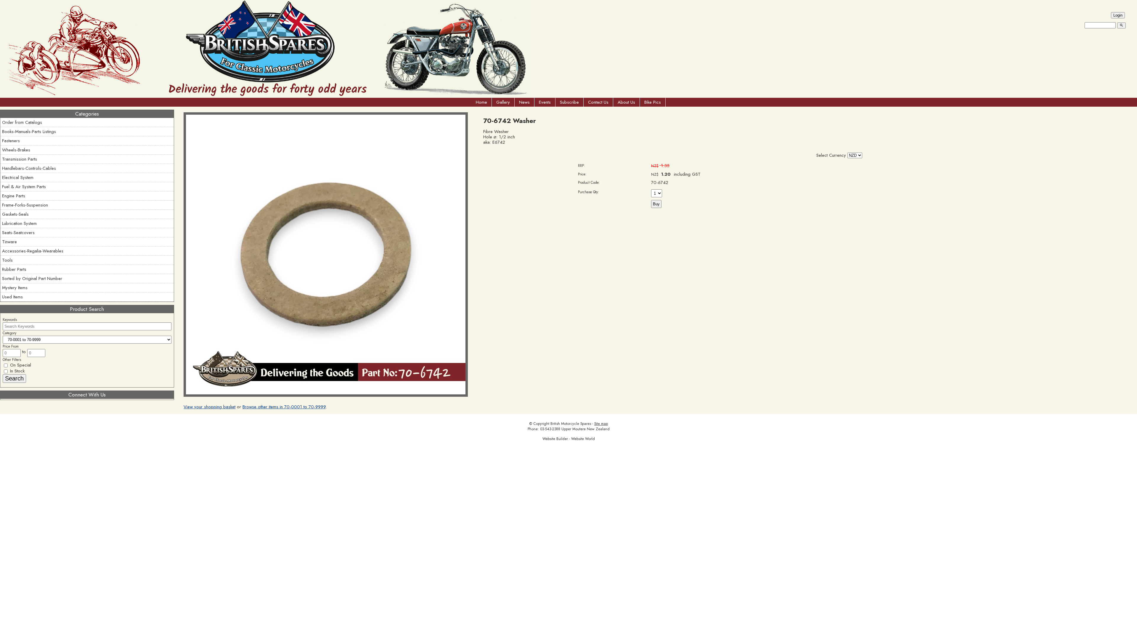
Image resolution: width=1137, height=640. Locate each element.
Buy (656, 204)
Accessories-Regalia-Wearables (32, 251)
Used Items (12, 297)
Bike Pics (652, 102)
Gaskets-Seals (15, 214)
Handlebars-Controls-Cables (29, 168)
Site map (601, 423)
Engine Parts (13, 196)
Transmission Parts (19, 159)
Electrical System (17, 177)
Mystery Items (15, 287)
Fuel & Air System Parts (24, 186)
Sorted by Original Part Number (32, 278)
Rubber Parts (14, 269)
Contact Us (598, 102)
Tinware (9, 242)
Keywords (10, 319)
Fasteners (11, 140)
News (524, 102)
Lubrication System (19, 223)
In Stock (17, 371)
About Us (626, 102)
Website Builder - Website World (568, 438)
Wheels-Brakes (16, 150)
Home (481, 102)
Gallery (503, 102)
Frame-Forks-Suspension (25, 205)
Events (545, 102)
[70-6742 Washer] (326, 395)
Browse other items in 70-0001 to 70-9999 (284, 407)
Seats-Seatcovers (18, 232)
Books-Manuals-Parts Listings (29, 131)
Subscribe (569, 102)
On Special (20, 365)
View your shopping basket (209, 407)
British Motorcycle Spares (570, 423)
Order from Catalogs (22, 122)
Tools (7, 260)
